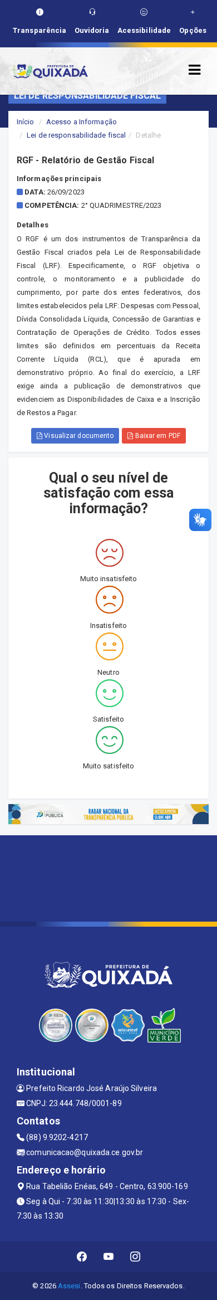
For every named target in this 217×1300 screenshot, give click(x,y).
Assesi (69, 1286)
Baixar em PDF (156, 436)
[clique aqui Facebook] (82, 1257)
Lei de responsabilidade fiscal (76, 135)
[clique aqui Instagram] (135, 1257)
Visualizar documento (78, 436)
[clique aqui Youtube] (109, 1257)
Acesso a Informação (81, 122)
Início (25, 122)
